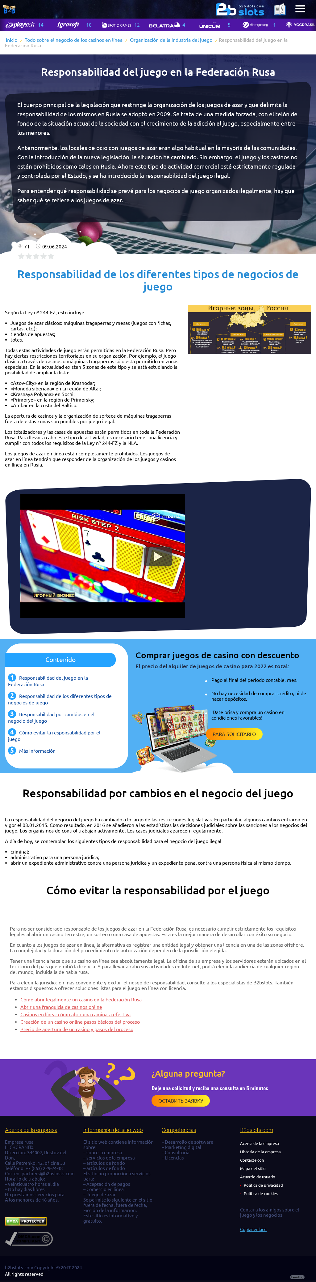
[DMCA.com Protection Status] (26, 1224)
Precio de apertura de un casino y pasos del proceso (76, 1029)
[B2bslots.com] (239, 9)
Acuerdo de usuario (257, 1177)
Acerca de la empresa (259, 1143)
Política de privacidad (263, 1185)
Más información (37, 751)
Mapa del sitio (253, 1168)
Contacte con (252, 1160)
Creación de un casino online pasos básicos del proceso (80, 1022)
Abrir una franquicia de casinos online (61, 1007)
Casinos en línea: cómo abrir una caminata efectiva (75, 1014)
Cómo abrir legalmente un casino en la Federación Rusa (81, 999)
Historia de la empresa (260, 1152)
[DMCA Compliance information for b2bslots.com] (29, 1244)
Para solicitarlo (234, 734)
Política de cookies (261, 1193)
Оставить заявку (180, 1100)
